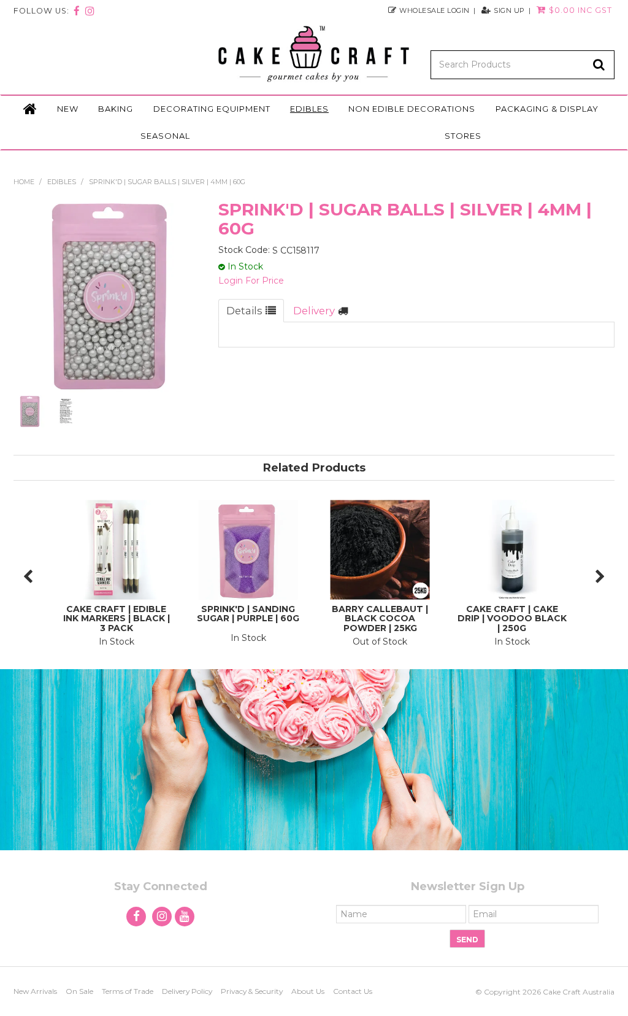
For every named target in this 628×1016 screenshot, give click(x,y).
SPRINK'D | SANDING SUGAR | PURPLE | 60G (248, 613)
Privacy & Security (252, 991)
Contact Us (352, 991)
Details (244, 310)
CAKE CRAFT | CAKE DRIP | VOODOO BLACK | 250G (512, 618)
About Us (307, 991)
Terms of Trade (127, 991)
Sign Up (509, 10)
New (67, 109)
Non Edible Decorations (411, 109)
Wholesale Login (434, 10)
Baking (115, 109)
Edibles (309, 109)
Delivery (314, 310)
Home (30, 109)
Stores (463, 136)
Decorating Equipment (211, 109)
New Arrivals (35, 991)
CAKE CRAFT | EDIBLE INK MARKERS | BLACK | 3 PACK (116, 618)
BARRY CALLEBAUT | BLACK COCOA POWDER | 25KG (380, 618)
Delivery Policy (187, 991)
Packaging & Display (547, 109)
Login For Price (251, 280)
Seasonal (165, 136)
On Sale (79, 991)
